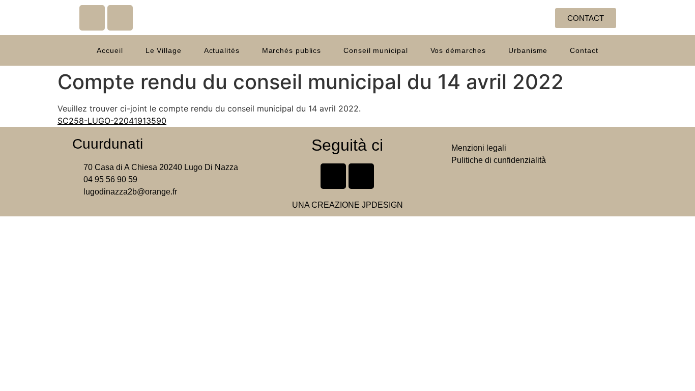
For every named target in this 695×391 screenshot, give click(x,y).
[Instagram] (120, 18)
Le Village (164, 50)
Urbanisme (527, 50)
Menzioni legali (478, 148)
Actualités (222, 50)
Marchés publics (292, 50)
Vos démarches (458, 50)
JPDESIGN (382, 205)
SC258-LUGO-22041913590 (111, 121)
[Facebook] (92, 18)
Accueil (110, 50)
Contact (584, 50)
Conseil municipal (375, 50)
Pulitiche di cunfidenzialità (498, 160)
